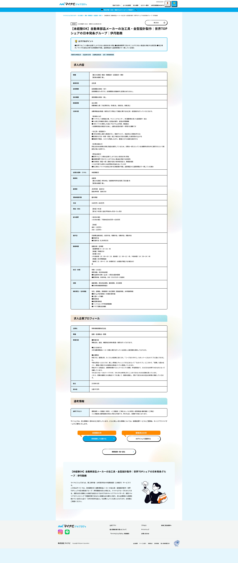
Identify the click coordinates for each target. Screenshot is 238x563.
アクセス (143, 525)
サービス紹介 (142, 543)
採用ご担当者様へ (166, 525)
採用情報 (156, 543)
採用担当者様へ (160, 2)
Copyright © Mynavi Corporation (80, 543)
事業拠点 (150, 543)
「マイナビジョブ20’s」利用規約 (119, 533)
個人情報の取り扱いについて (118, 529)
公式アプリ (113, 525)
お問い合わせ (145, 533)
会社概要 (135, 543)
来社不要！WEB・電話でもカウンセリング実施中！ (119, 10)
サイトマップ (145, 529)
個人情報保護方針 (165, 543)
